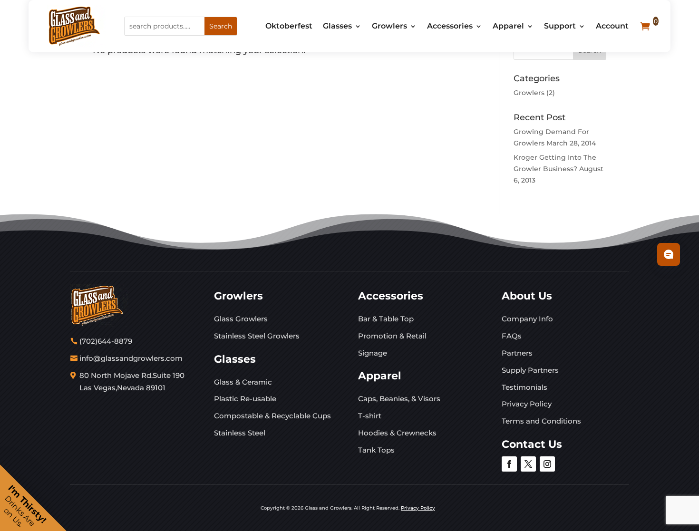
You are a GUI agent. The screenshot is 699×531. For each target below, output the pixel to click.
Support (560, 25)
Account (612, 25)
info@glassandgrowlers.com (131, 358)
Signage (372, 352)
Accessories (450, 25)
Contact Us (532, 444)
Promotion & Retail (392, 335)
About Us (527, 296)
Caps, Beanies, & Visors (399, 398)
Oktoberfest (288, 25)
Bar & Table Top (386, 318)
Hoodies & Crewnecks (397, 432)
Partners (517, 352)
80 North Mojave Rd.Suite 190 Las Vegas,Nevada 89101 (131, 381)
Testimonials (524, 387)
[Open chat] (668, 254)
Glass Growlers (241, 318)
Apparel (508, 25)
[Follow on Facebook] (509, 464)
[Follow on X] (528, 464)
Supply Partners (530, 370)
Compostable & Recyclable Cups (272, 415)
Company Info (527, 318)
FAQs (512, 335)
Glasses (337, 25)
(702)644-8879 (105, 341)
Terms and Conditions (541, 420)
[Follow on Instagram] (547, 464)
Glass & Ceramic (243, 381)
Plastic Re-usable (245, 398)
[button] (33, 497)
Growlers (389, 25)
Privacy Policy (527, 403)
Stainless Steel (239, 432)
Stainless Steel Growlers (257, 335)
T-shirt (369, 415)
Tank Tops (376, 449)
